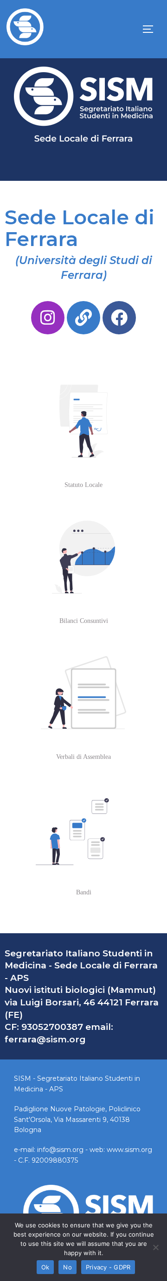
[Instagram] (47, 317)
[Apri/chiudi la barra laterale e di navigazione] (151, 29)
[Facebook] (119, 317)
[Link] (83, 317)
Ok (45, 1267)
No (67, 1267)
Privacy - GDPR (108, 1267)
